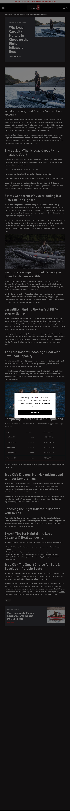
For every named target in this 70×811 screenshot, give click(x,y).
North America (44, 403)
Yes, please (35, 412)
